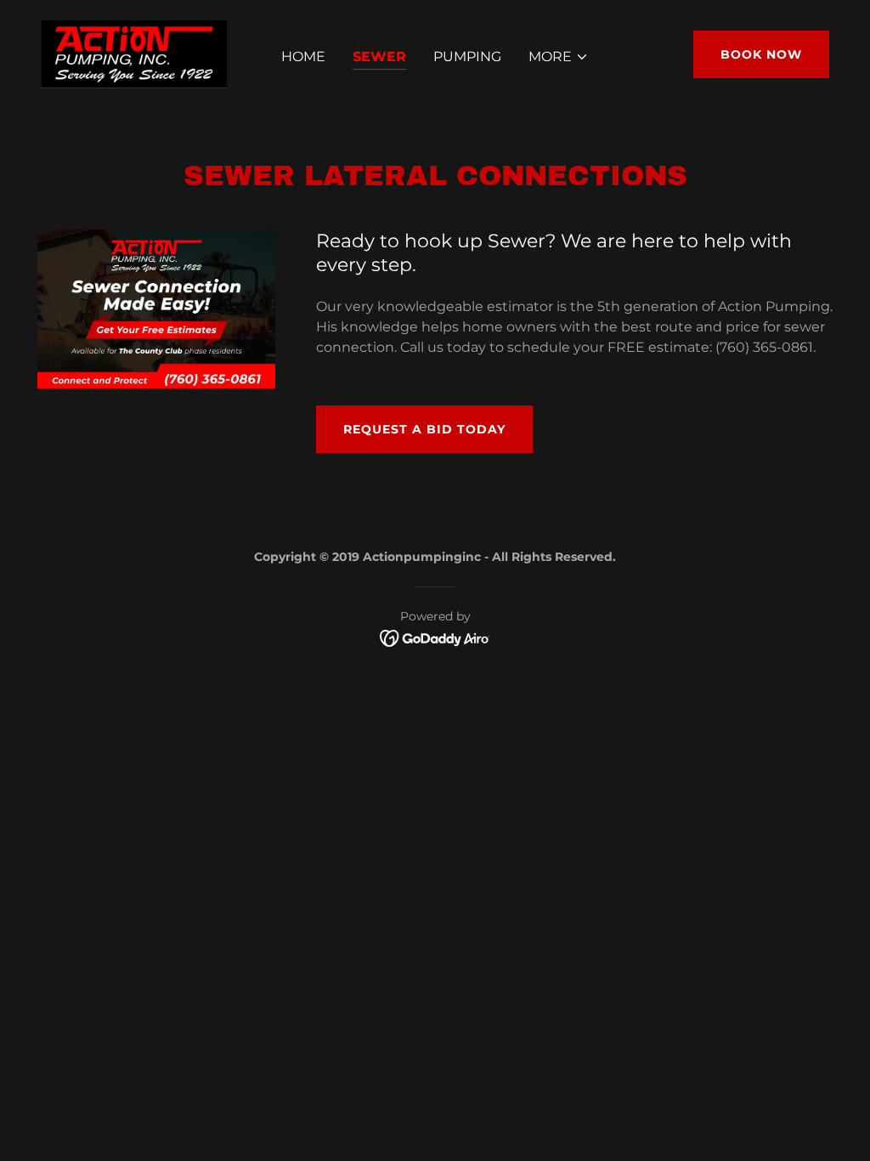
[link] (134, 53)
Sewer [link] (379, 56)
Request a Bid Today (424, 429)
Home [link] (303, 56)
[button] (558, 57)
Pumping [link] (467, 56)
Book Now (761, 54)
